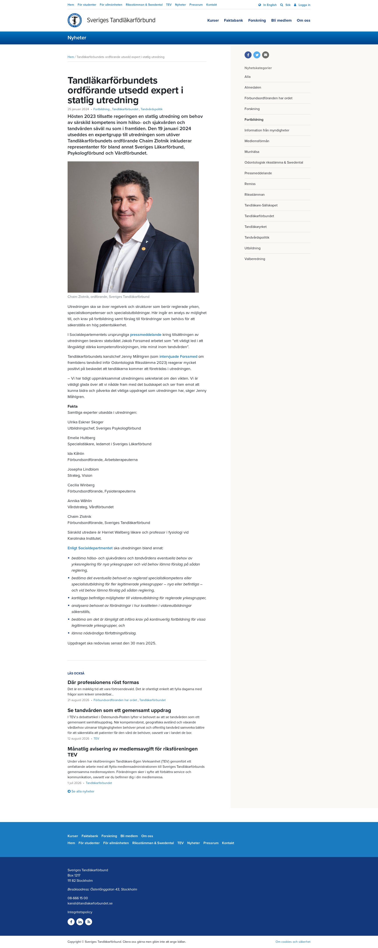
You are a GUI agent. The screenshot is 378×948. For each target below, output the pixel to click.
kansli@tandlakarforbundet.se (90, 903)
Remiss (250, 184)
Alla (247, 77)
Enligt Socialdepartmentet (90, 548)
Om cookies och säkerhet (293, 942)
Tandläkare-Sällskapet (261, 205)
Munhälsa (252, 152)
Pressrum (196, 5)
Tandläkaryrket (256, 227)
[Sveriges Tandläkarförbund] (111, 20)
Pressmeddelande (258, 173)
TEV (169, 5)
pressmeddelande (146, 334)
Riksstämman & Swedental (144, 5)
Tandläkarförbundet (259, 216)
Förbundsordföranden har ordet (268, 98)
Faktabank (233, 20)
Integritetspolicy (80, 912)
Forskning (257, 20)
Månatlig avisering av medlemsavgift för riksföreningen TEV (133, 752)
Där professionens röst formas (103, 682)
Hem (71, 5)
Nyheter (180, 5)
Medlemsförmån (257, 141)
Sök (287, 5)
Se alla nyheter (83, 791)
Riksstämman (255, 194)
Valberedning (255, 259)
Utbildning (253, 248)
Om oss (303, 20)
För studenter (87, 5)
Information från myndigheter (267, 130)
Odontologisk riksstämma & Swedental (274, 162)
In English (269, 5)
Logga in (304, 5)
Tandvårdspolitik (257, 237)
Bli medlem (281, 20)
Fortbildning (254, 119)
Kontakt (211, 5)
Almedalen (253, 87)
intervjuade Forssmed (178, 356)
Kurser (213, 20)
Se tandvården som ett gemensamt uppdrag (119, 710)
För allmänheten (111, 5)
